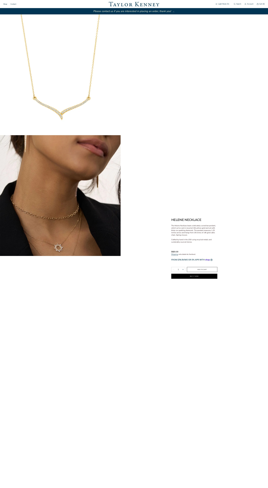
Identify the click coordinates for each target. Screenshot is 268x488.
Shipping (174, 254)
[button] (237, 4)
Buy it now (194, 276)
